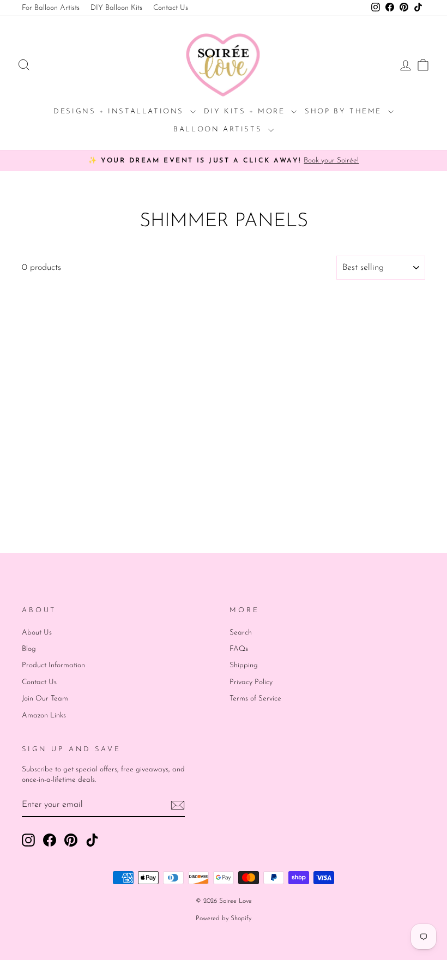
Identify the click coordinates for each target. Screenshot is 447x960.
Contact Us (170, 7)
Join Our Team (45, 698)
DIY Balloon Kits (116, 7)
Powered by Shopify (223, 918)
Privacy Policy (251, 682)
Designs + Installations (120, 111)
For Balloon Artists (51, 7)
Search (240, 632)
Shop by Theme (345, 111)
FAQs (238, 649)
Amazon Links (44, 715)
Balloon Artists (219, 129)
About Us (37, 632)
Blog (29, 649)
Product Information (53, 665)
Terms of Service (255, 698)
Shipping (243, 665)
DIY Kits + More (246, 111)
